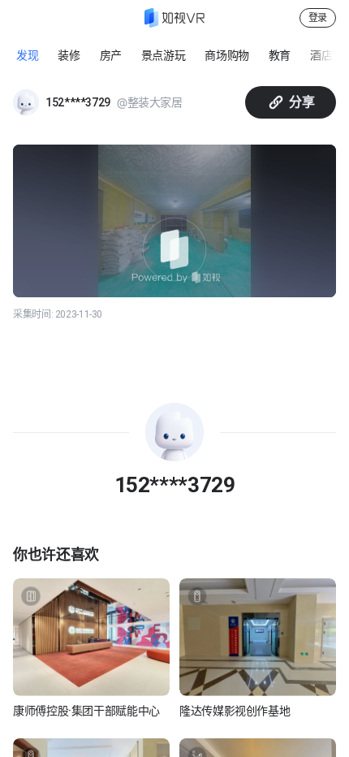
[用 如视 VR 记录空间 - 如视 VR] (174, 18)
